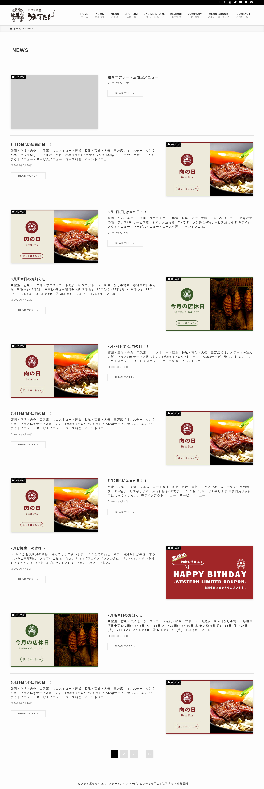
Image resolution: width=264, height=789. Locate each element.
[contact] (251, 2)
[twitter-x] (224, 2)
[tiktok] (235, 2)
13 (150, 753)
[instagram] (230, 2)
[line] (240, 2)
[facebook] (219, 2)
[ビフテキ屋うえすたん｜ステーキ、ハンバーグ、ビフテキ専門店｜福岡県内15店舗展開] (33, 15)
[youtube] (246, 2)
